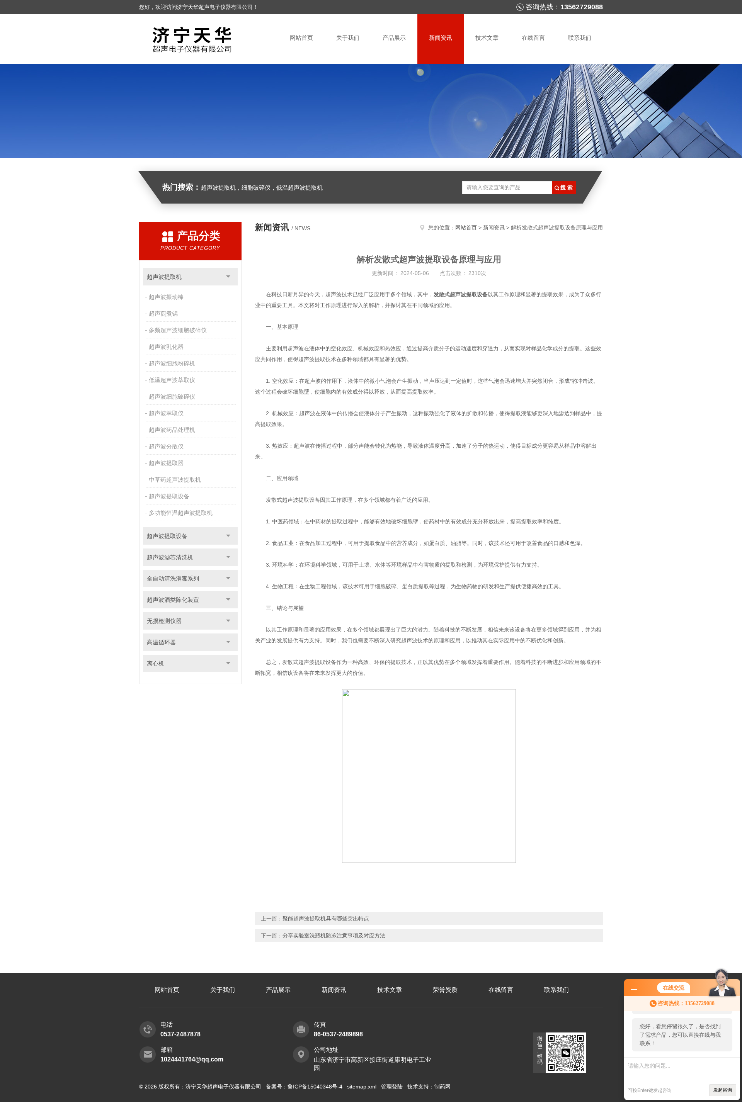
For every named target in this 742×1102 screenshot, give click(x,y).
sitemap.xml (361, 1086)
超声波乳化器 (166, 346)
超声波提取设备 (169, 496)
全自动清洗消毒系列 (173, 578)
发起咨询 (722, 1090)
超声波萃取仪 (166, 413)
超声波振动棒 (166, 297)
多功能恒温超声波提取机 (181, 512)
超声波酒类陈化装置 (173, 599)
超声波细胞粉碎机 (172, 363)
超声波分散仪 (166, 446)
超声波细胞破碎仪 (172, 396)
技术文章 (487, 37)
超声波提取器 (166, 463)
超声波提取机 (164, 276)
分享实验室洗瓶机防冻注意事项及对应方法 (334, 935)
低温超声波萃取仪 (172, 380)
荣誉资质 (445, 990)
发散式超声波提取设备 (461, 294)
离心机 (155, 663)
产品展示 (394, 37)
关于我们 (347, 37)
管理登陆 (392, 1086)
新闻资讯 (440, 37)
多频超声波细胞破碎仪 (178, 330)
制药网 (442, 1086)
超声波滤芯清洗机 (170, 557)
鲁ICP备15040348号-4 (315, 1086)
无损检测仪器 (164, 621)
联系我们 (579, 37)
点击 (228, 276)
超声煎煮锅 (163, 313)
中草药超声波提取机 (175, 479)
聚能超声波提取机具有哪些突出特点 (326, 918)
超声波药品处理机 (172, 429)
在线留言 (533, 37)
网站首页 (301, 37)
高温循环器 (161, 642)
